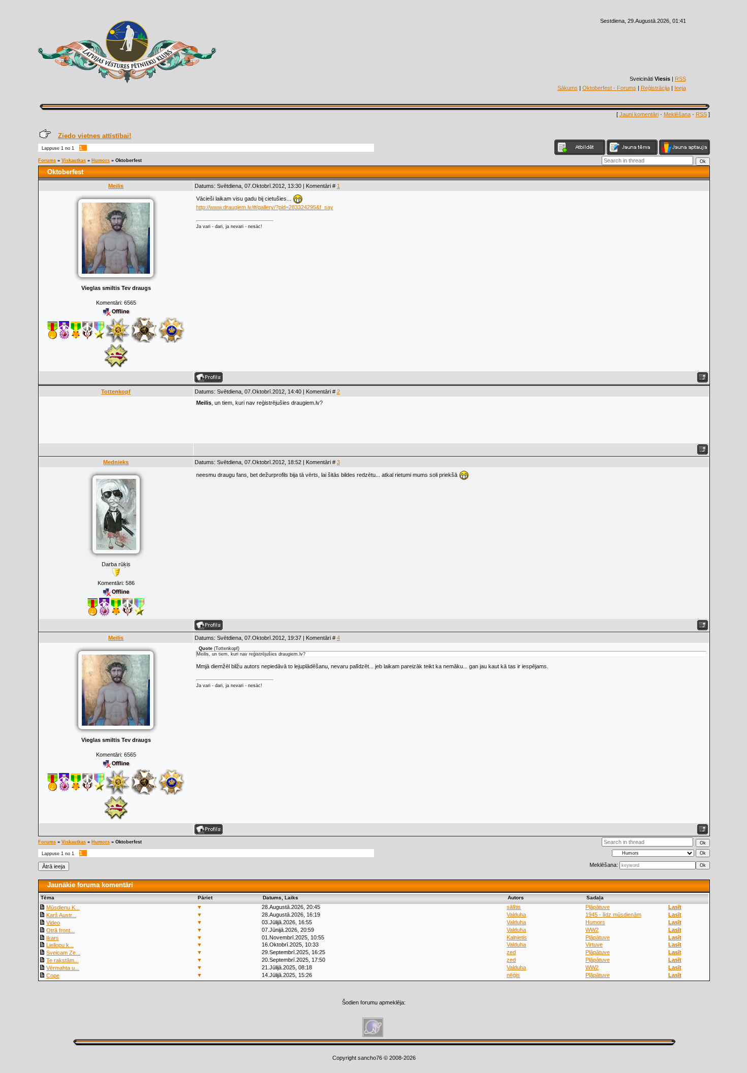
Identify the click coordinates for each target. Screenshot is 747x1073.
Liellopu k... (60, 945)
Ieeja (680, 88)
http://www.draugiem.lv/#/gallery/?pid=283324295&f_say (264, 207)
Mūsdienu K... (63, 907)
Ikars (52, 938)
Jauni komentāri (639, 114)
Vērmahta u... (62, 968)
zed (511, 952)
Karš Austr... (61, 915)
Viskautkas (73, 160)
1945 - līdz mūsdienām (613, 915)
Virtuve (594, 944)
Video (53, 923)
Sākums (567, 88)
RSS (680, 79)
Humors (100, 160)
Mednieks (116, 462)
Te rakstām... (62, 960)
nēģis (513, 975)
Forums (47, 160)
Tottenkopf (116, 391)
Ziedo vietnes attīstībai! (94, 136)
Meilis (115, 186)
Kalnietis (517, 937)
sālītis (514, 907)
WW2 (592, 930)
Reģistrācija (655, 88)
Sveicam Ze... (63, 953)
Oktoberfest (128, 160)
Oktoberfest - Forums (609, 88)
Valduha (516, 915)
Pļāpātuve (597, 907)
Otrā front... (60, 930)
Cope (52, 975)
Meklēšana (677, 114)
